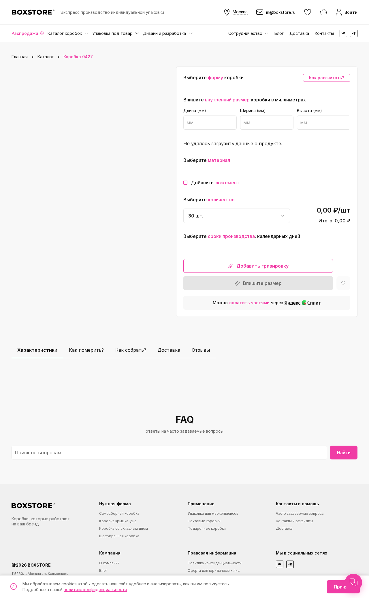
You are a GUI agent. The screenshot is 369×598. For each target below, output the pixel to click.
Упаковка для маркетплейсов (213, 513)
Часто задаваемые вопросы (300, 513)
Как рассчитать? (326, 77)
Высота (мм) (309, 111)
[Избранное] (307, 12)
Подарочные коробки (207, 528)
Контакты (324, 33)
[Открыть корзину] (323, 12)
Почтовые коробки (204, 521)
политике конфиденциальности (95, 589)
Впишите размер (262, 283)
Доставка (299, 33)
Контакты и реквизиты (294, 521)
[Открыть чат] (353, 582)
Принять (343, 587)
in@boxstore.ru (280, 12)
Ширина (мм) (253, 111)
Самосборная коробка (119, 513)
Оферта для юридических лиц (214, 570)
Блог (279, 33)
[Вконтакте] (343, 33)
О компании (109, 563)
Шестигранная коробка (119, 536)
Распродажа (25, 33)
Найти (344, 452)
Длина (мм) (194, 111)
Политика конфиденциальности (215, 563)
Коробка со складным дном (123, 528)
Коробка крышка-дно (118, 521)
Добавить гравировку (262, 266)
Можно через (248, 302)
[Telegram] (353, 33)
